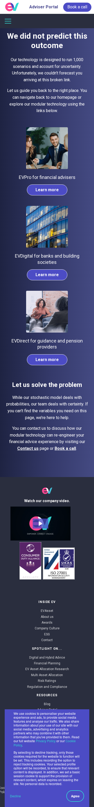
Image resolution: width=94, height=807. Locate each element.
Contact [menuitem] (47, 640)
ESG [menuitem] (47, 634)
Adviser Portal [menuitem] (43, 6)
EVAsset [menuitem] (47, 611)
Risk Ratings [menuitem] (47, 681)
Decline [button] (15, 796)
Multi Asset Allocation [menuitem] (47, 675)
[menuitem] (77, 7)
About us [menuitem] (47, 617)
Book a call (65, 448)
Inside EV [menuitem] (47, 602)
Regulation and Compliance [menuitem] (47, 687)
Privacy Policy (46, 741)
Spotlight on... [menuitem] (47, 649)
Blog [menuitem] (47, 704)
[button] (40, 524)
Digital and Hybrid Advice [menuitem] (47, 657)
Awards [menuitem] (47, 622)
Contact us (28, 448)
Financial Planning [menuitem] (47, 663)
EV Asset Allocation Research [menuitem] (47, 669)
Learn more (47, 189)
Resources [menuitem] (47, 695)
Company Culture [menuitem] (47, 628)
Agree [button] (75, 796)
